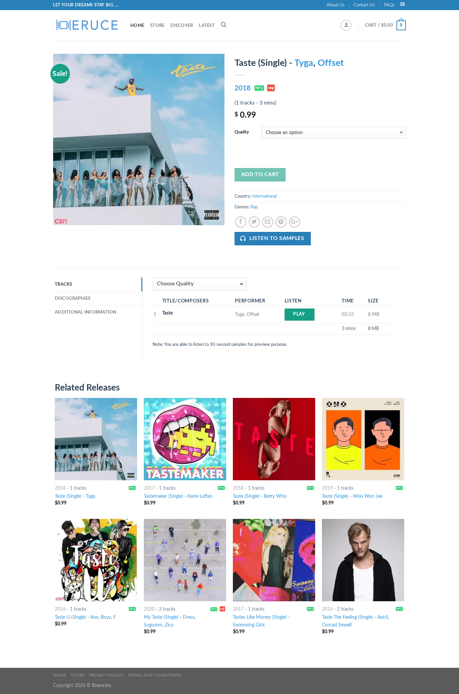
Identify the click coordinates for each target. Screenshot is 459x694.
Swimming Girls (249, 624)
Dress (189, 617)
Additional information (86, 312)
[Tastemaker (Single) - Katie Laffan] (185, 439)
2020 (149, 609)
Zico (169, 624)
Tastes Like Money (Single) (260, 617)
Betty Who (275, 496)
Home (137, 26)
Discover (181, 26)
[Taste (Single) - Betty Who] (274, 439)
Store (157, 26)
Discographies (72, 298)
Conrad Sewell (336, 624)
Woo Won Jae (367, 496)
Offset (331, 63)
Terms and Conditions (154, 675)
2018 (243, 88)
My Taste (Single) (161, 617)
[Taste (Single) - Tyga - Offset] (138, 139)
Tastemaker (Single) (163, 496)
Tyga (303, 63)
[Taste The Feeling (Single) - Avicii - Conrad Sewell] (363, 560)
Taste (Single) (68, 496)
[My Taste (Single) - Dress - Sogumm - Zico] (185, 560)
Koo (94, 617)
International (264, 196)
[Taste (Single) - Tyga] (96, 439)
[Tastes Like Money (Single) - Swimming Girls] (274, 560)
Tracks (63, 284)
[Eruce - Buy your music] (86, 25)
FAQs (389, 5)
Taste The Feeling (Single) (347, 617)
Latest (207, 26)
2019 (327, 488)
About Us (336, 5)
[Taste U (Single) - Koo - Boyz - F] (96, 560)
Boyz (106, 617)
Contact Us (364, 5)
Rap (254, 207)
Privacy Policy (106, 675)
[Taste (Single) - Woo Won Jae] (363, 439)
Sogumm (153, 624)
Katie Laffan (199, 496)
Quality (242, 132)
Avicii (382, 617)
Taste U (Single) (70, 617)
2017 (149, 488)
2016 (60, 609)
